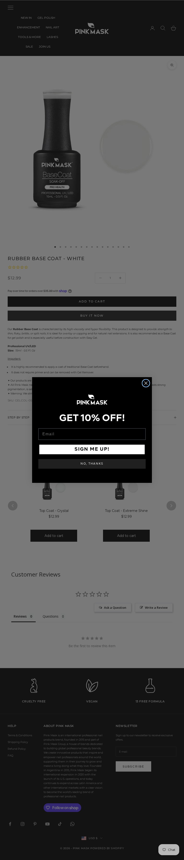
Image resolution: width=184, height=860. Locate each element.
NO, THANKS (92, 463)
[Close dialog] (146, 383)
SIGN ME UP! (92, 449)
